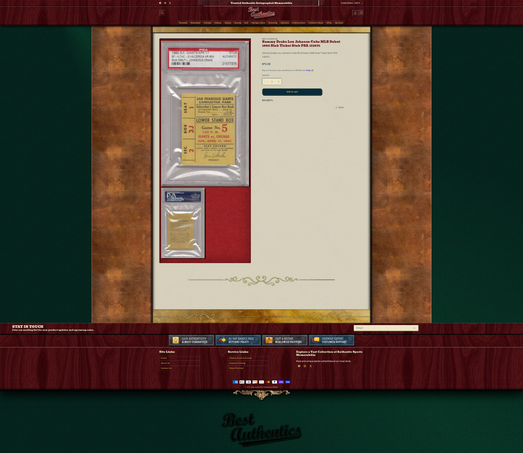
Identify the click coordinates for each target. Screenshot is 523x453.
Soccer (228, 22)
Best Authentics (257, 387)
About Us (165, 363)
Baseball (183, 22)
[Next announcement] (322, 3)
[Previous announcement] (201, 3)
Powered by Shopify (270, 387)
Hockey (218, 22)
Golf (246, 22)
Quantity (265, 75)
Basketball (195, 22)
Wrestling (272, 22)
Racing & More (258, 22)
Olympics (285, 22)
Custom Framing (237, 363)
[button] (162, 13)
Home (164, 358)
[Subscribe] (414, 328)
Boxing (238, 22)
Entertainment (298, 22)
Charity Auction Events (240, 358)
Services (339, 22)
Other (329, 22)
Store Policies (236, 368)
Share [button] (341, 107)
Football (207, 22)
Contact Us (166, 368)
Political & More (316, 22)
